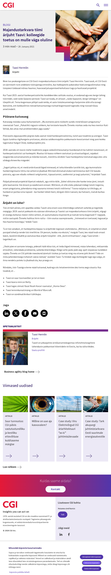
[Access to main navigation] (106, 5)
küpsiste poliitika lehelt (19, 572)
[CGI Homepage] (8, 5)
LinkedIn (61, 534)
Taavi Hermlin (20, 67)
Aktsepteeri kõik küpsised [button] (91, 557)
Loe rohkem (9, 466)
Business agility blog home (19, 371)
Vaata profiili (38, 350)
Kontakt (55, 489)
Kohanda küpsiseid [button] (92, 563)
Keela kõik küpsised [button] (91, 568)
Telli (62, 514)
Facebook (69, 534)
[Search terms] (98, 5)
